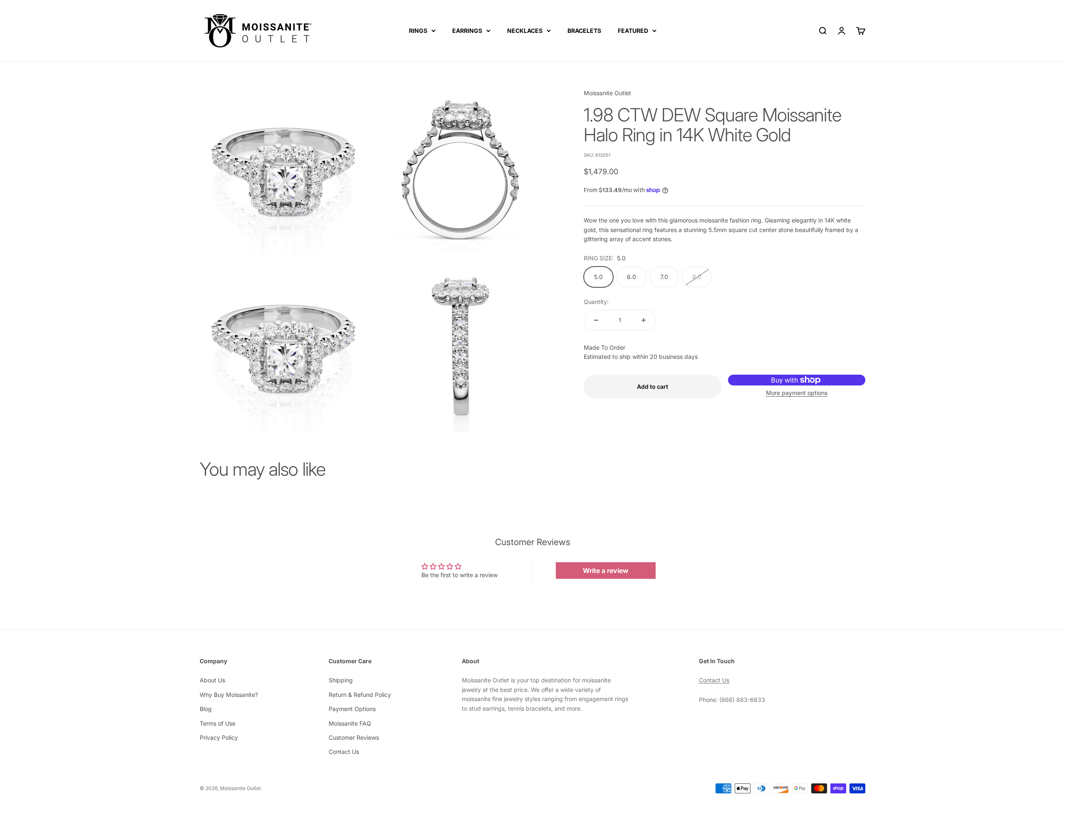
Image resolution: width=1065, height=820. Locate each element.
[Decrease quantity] (596, 320)
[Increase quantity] (644, 320)
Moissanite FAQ (350, 723)
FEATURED (633, 30)
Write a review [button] (606, 570)
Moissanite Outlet (607, 92)
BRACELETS (584, 30)
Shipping (341, 680)
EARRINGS (467, 30)
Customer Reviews (354, 737)
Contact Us (344, 751)
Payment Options (352, 708)
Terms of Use (217, 723)
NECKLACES (524, 30)
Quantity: (596, 301)
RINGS (418, 30)
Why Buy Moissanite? (229, 694)
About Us (212, 680)
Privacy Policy (219, 737)
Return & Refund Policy (360, 694)
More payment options (796, 392)
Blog (206, 708)
